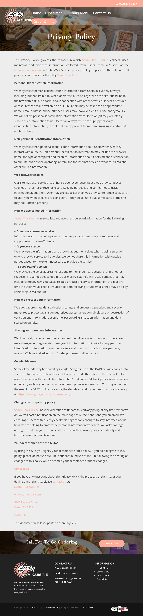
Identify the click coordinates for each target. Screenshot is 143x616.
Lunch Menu (55, 13)
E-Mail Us (20, 515)
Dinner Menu (78, 13)
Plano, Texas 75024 (63, 581)
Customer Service (69, 573)
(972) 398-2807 (127, 4)
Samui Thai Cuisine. (95, 60)
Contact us (21, 469)
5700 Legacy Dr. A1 (72, 578)
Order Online (44, 21)
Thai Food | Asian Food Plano (44, 607)
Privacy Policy (87, 607)
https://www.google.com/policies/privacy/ (44, 394)
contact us (59, 481)
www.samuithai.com (27, 70)
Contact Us (102, 13)
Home (36, 13)
